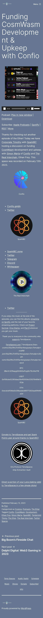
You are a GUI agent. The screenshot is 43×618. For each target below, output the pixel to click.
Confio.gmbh (14, 206)
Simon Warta (13, 153)
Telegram (12, 259)
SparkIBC (32, 142)
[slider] (37, 108)
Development (31, 512)
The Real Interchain (25, 518)
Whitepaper (13, 266)
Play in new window (21, 115)
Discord (11, 263)
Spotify (35, 124)
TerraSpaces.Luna (13, 345)
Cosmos (18, 509)
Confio (26, 153)
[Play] (4, 109)
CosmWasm (8, 149)
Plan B (27, 328)
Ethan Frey (6, 515)
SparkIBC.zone (15, 251)
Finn (6, 506)
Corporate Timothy (11, 142)
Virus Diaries (14, 328)
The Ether (36, 509)
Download (7, 118)
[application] (21, 108)
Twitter (10, 210)
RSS (4, 128)
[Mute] (32, 109)
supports (16, 339)
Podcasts (27, 509)
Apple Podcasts (21, 124)
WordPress (26, 608)
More (10, 128)
